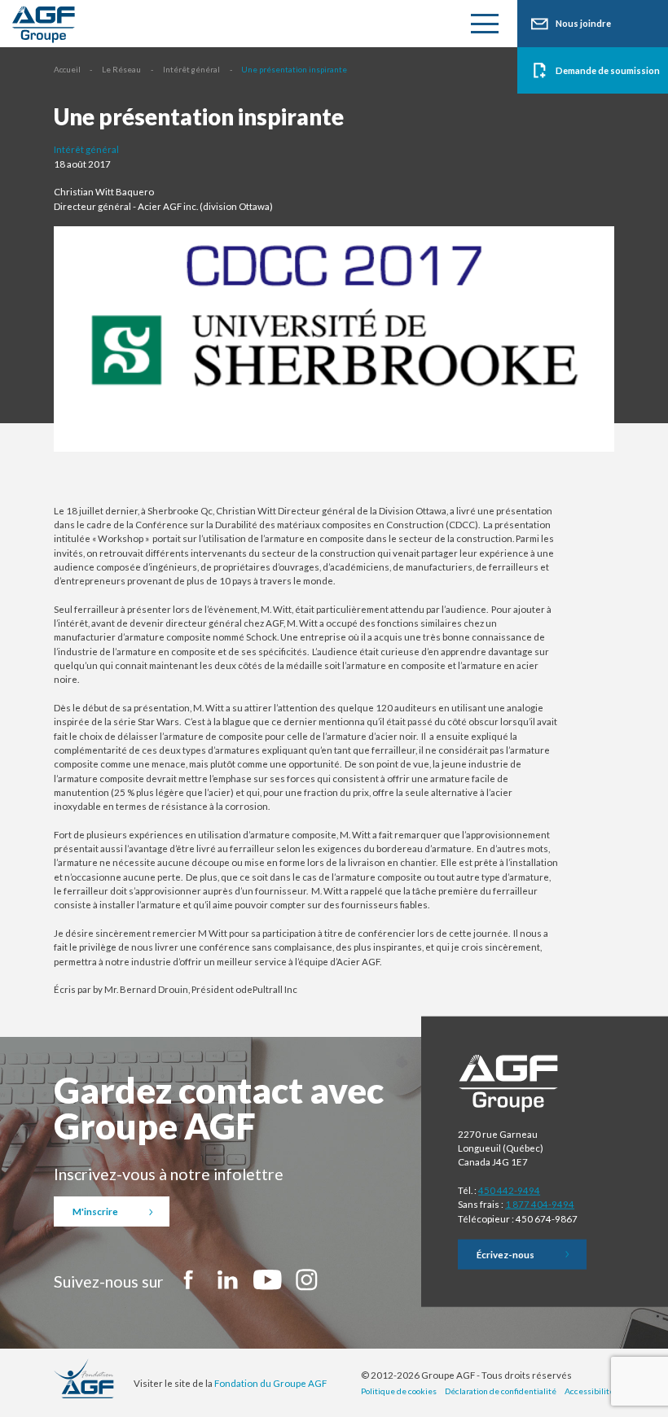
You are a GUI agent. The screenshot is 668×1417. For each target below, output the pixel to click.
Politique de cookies (399, 1391)
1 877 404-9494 (539, 1204)
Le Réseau (121, 69)
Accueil (67, 69)
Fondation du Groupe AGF (270, 1383)
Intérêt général (191, 69)
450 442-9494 (509, 1190)
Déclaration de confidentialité (500, 1391)
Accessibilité (589, 1391)
